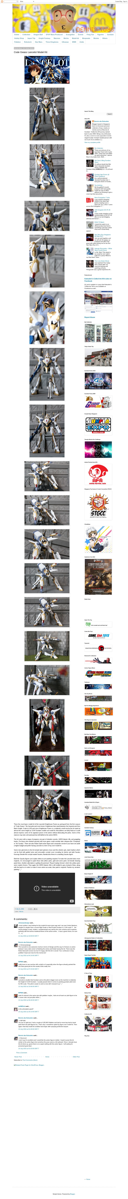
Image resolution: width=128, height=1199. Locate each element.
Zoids (82, 42)
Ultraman (65, 42)
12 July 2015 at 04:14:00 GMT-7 (28, 955)
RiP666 (20, 961)
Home (47, 1057)
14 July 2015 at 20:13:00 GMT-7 (28, 1011)
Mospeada (86, 38)
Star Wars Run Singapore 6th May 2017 (102, 235)
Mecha (66, 38)
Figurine (100, 34)
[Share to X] (33, 909)
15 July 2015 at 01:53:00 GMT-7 (28, 1048)
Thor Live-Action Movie (101, 261)
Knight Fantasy (44, 38)
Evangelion (70, 34)
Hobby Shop (19, 38)
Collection (26, 34)
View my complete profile (92, 142)
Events (80, 34)
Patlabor (17, 42)
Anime (16, 34)
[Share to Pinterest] (37, 909)
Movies (96, 38)
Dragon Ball (38, 34)
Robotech (28, 42)
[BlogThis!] (31, 909)
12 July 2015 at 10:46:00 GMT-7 (28, 986)
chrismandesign (23, 923)
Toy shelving (98, 185)
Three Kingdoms (52, 42)
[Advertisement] (98, 78)
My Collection (98, 148)
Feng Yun (90, 34)
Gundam (110, 34)
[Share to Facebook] (35, 909)
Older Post (76, 1057)
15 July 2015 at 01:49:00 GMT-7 (28, 1029)
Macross (57, 38)
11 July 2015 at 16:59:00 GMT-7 (28, 936)
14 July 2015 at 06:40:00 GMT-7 (28, 1000)
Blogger (72, 1194)
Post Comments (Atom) (30, 1060)
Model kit (75, 38)
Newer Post (18, 1057)
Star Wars (38, 42)
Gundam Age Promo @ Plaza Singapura (101, 175)
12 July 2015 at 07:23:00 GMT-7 (28, 969)
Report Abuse (89, 317)
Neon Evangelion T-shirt (102, 197)
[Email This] (29, 909)
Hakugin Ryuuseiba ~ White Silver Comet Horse (103, 249)
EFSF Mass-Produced (54, 34)
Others (104, 38)
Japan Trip (31, 38)
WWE (74, 42)
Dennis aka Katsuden (25, 942)
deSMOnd (21, 1006)
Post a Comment (21, 1052)
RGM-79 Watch (99, 222)
